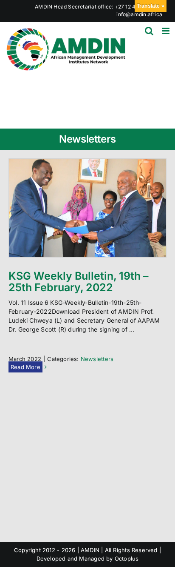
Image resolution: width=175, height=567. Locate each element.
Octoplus (127, 558)
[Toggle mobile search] (149, 30)
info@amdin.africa (139, 14)
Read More (25, 367)
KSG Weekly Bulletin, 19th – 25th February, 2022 (78, 281)
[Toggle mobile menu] (166, 30)
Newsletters (97, 358)
